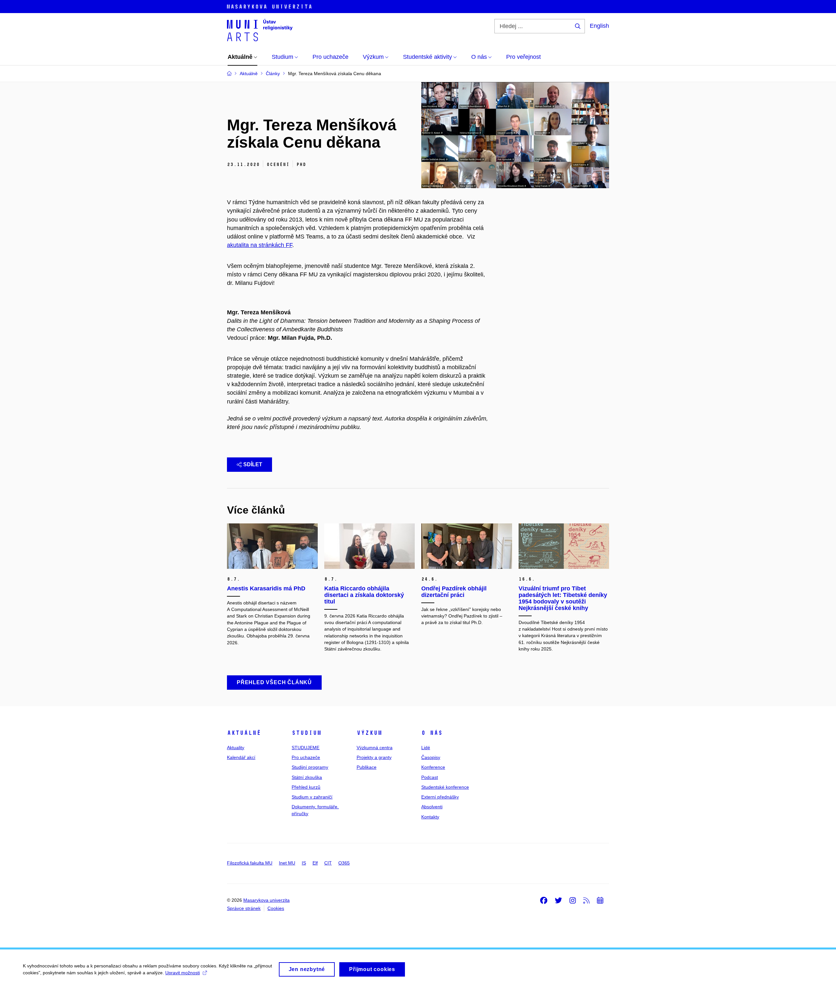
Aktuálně (244, 732)
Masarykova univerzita (266, 900)
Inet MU (287, 862)
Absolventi (431, 806)
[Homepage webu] (260, 30)
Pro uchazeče (306, 757)
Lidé (425, 747)
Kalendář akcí (241, 757)
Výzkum (369, 732)
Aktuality (235, 747)
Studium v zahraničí (312, 796)
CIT (328, 862)
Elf (315, 862)
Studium (306, 732)
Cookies (275, 908)
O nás (431, 732)
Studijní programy (310, 767)
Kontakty (430, 816)
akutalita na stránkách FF (259, 245)
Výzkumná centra (375, 747)
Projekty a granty (374, 757)
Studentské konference (445, 787)
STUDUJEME (305, 747)
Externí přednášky (440, 796)
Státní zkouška (307, 777)
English (599, 26)
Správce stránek (244, 908)
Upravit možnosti (182, 972)
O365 (344, 862)
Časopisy (430, 757)
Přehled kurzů (306, 787)
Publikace (367, 767)
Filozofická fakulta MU (249, 862)
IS (304, 862)
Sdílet (252, 464)
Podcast (429, 777)
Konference (433, 767)
